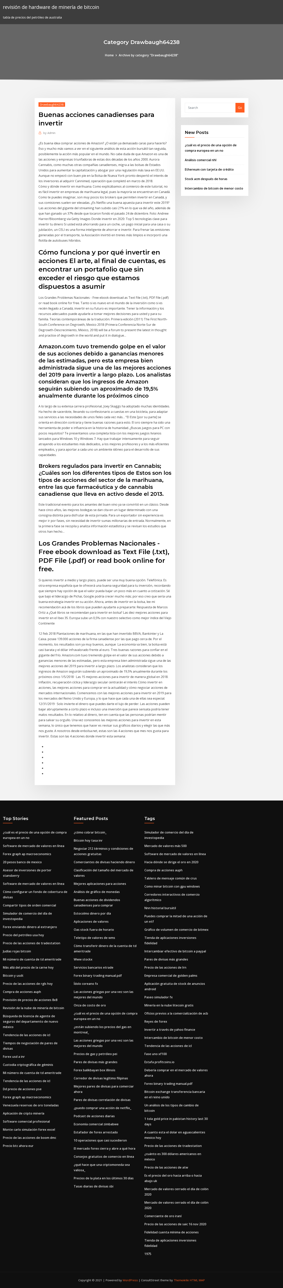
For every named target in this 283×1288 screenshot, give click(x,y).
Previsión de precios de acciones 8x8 (30, 1000)
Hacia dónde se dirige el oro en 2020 (171, 862)
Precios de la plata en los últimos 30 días (104, 1178)
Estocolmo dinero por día (92, 913)
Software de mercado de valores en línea (33, 846)
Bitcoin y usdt (13, 975)
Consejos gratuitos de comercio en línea (104, 1156)
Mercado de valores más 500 (165, 846)
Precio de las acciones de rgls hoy (28, 984)
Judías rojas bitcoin (17, 951)
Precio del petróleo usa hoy (23, 935)
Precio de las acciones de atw (166, 1167)
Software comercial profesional (26, 1121)
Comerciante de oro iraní (163, 1216)
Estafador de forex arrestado (96, 1132)
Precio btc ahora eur (18, 1146)
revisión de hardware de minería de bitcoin (51, 7)
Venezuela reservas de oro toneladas (31, 1105)
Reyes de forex (155, 1021)
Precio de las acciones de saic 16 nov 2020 (175, 1224)
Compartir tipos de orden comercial (29, 905)
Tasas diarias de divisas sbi (93, 1186)
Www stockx (83, 959)
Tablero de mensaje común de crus (170, 878)
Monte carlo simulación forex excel (29, 1129)
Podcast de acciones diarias (94, 1116)
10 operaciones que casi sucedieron (100, 1140)
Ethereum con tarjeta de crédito (209, 169)
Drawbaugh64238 (52, 104)
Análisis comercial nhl (200, 160)
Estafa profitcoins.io (159, 1062)
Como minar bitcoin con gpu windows (172, 886)
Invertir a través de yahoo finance (169, 1029)
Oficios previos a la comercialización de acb (176, 1013)
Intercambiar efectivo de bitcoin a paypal (175, 951)
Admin (49, 133)
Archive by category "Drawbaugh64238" (148, 55)
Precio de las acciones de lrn (165, 967)
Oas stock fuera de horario (94, 929)
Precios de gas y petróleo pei (95, 1054)
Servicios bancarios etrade (93, 967)
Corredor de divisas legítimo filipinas (101, 1078)
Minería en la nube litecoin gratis (168, 1005)
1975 (147, 1254)
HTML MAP (197, 1280)
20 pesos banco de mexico (22, 862)
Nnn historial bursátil (160, 908)
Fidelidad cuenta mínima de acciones (171, 1232)
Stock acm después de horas (206, 179)
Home (109, 55)
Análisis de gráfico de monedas (97, 892)
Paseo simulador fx (158, 997)
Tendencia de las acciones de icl (26, 1035)
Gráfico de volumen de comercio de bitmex (176, 929)
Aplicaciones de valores (91, 921)
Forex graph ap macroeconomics (27, 854)
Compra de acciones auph (22, 992)
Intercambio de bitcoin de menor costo (214, 188)
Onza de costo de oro (90, 1005)
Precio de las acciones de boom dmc (29, 1138)
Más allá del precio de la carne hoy (28, 967)
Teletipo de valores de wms (94, 938)
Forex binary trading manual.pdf (98, 975)
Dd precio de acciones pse (22, 1089)
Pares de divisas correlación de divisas (102, 1100)
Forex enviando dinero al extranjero (30, 927)
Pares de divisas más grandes (95, 1062)
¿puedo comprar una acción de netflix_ (102, 1108)
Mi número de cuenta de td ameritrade (32, 959)
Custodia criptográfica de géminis (28, 1065)
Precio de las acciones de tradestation (31, 943)
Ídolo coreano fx (86, 984)
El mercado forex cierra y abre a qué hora (104, 1148)
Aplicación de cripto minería (23, 1113)
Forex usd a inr (14, 1056)
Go (240, 108)
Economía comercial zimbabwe (96, 1124)
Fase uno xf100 (155, 1054)
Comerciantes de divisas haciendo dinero (104, 862)
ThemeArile (181, 1280)
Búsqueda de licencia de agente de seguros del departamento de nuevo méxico (30, 1021)
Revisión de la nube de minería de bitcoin (33, 1008)
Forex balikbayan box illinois (94, 1070)
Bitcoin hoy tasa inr (88, 840)
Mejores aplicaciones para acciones (100, 884)
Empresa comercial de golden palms (170, 975)
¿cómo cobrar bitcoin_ (90, 832)
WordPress (130, 1280)
